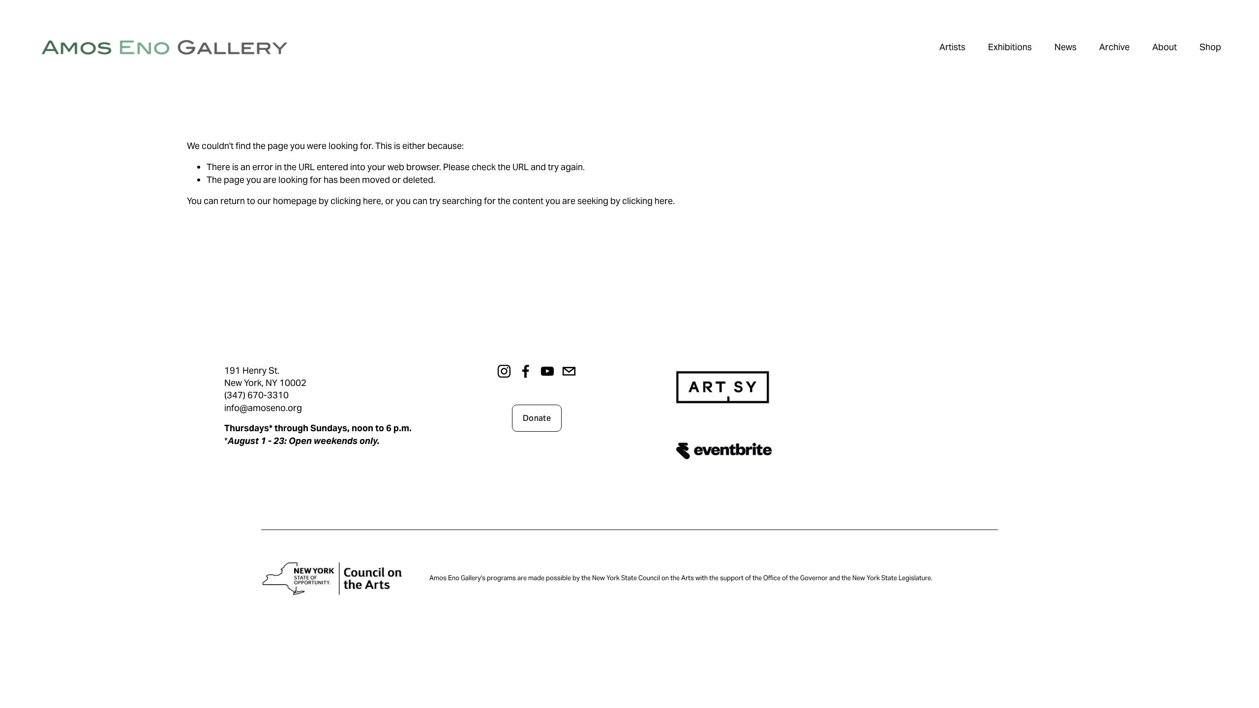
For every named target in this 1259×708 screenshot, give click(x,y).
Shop (1210, 47)
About (1164, 47)
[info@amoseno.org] (569, 371)
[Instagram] (504, 371)
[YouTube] (547, 371)
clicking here (355, 200)
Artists (952, 47)
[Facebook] (526, 371)
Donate (537, 418)
